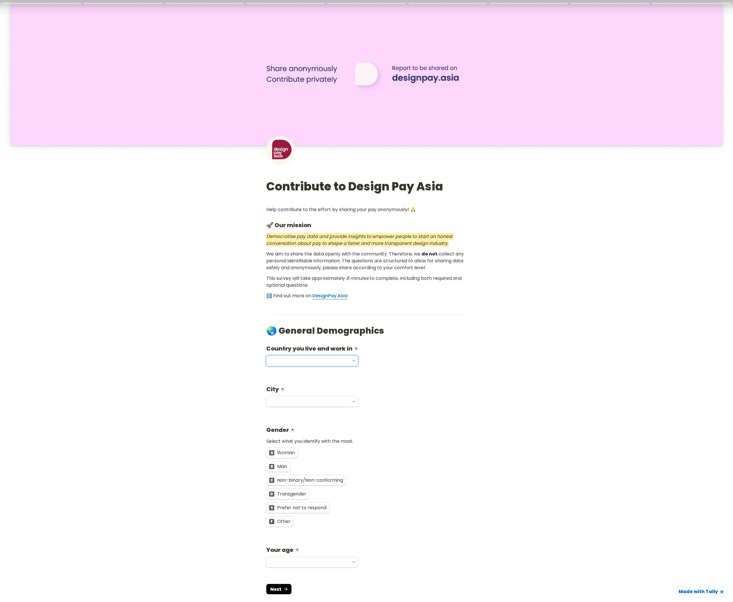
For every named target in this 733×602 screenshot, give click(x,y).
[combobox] (312, 361)
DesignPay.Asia (330, 295)
